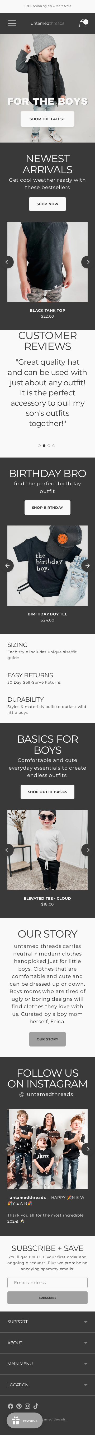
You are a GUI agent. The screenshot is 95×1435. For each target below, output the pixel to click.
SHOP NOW (47, 204)
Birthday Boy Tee (47, 614)
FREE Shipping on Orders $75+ (47, 6)
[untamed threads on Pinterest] (19, 1407)
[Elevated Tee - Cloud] (47, 850)
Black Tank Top (47, 310)
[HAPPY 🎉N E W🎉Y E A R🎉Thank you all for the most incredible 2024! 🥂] (47, 1149)
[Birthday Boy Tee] (47, 565)
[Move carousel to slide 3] (49, 445)
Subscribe (47, 1298)
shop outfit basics (47, 792)
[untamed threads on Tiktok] (36, 1407)
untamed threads (52, 1419)
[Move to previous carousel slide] (7, 262)
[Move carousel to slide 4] (53, 445)
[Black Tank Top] (47, 262)
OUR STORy (47, 1039)
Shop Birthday (47, 507)
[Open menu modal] (12, 23)
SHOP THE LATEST (47, 119)
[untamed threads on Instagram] (27, 1407)
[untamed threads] (47, 23)
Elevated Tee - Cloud (47, 898)
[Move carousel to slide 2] (44, 445)
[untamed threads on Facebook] (10, 1407)
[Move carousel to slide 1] (39, 445)
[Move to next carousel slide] (87, 262)
